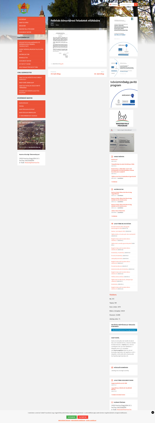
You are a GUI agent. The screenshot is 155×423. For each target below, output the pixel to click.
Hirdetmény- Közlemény (117, 252)
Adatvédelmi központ (27, 109)
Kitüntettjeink (24, 64)
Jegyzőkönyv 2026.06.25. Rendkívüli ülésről (121, 388)
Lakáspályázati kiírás (116, 258)
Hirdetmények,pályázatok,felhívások (31, 50)
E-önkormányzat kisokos (28, 116)
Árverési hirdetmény (116, 255)
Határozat (114, 159)
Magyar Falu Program (26, 29)
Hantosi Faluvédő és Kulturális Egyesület (30, 78)
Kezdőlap (22, 19)
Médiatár (22, 26)
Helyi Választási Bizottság (28, 67)
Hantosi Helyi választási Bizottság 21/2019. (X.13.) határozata (121, 199)
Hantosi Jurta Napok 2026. (118, 231)
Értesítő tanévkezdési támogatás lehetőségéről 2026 (120, 227)
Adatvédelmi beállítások (78, 420)
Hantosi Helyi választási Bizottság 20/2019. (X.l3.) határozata (121, 205)
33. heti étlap (99, 74)
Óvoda (21, 106)
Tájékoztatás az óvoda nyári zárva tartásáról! (123, 234)
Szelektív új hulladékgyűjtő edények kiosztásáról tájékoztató (29, 44)
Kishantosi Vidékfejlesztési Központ (29, 92)
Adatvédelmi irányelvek (27, 112)
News (57, 25)
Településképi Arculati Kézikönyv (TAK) (122, 164)
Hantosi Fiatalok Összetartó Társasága (29, 86)
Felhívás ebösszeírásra (117, 276)
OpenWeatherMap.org (34, 147)
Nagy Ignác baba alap (26, 82)
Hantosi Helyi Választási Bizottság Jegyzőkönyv (121, 193)
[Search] (136, 4)
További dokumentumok (118, 394)
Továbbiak (114, 181)
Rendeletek (23, 57)
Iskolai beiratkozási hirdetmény (119, 269)
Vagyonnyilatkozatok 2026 (119, 383)
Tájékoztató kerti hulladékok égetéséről (123, 176)
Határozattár (24, 54)
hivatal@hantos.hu (32, 162)
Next (102, 72)
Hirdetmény (114, 284)
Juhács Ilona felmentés (118, 211)
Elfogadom (71, 417)
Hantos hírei (23, 22)
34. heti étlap (56, 74)
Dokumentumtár (25, 32)
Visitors (113, 295)
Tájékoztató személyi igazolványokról (121, 243)
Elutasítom (82, 417)
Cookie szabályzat (91, 420)
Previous (53, 72)
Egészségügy (23, 103)
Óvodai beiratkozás (116, 266)
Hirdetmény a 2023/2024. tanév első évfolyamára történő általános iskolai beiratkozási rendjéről (122, 170)
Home (52, 25)
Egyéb (61, 64)
